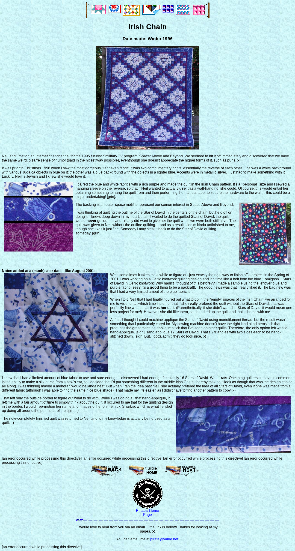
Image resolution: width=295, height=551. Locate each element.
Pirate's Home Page (147, 513)
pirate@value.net (164, 539)
